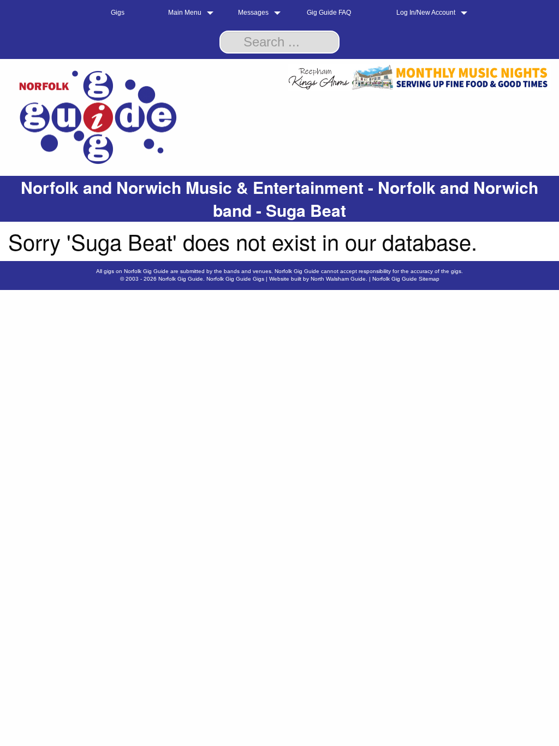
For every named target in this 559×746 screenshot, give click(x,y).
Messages (253, 12)
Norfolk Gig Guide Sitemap (405, 279)
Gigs (117, 12)
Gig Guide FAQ (329, 12)
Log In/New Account (425, 12)
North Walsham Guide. (339, 279)
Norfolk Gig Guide (180, 279)
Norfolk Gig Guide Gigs (235, 279)
